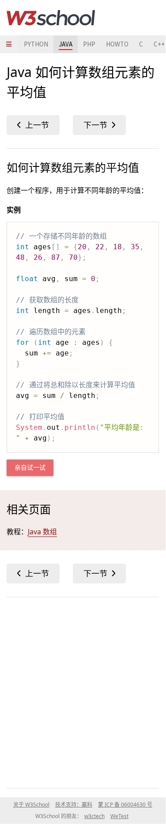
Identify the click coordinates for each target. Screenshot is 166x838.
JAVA (65, 44)
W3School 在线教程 (51, 17)
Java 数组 (42, 532)
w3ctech (94, 816)
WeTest (119, 816)
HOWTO (117, 44)
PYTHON (36, 44)
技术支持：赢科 (73, 804)
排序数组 (33, 125)
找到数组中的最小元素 (99, 125)
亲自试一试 (30, 467)
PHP (89, 44)
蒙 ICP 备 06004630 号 (125, 804)
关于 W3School (31, 804)
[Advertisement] (83, 691)
